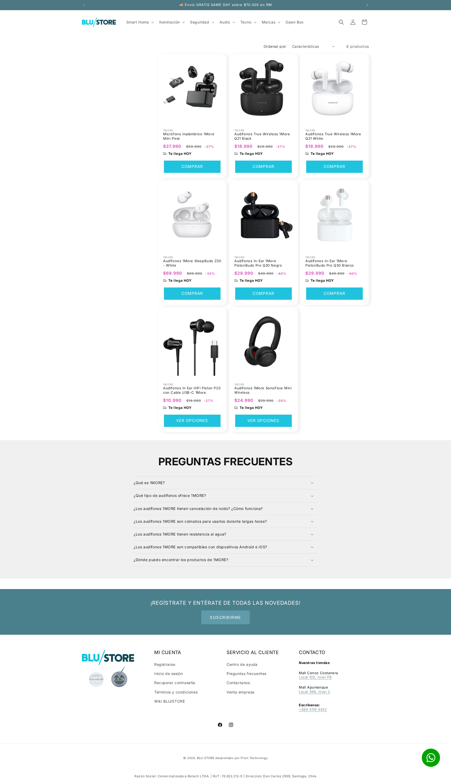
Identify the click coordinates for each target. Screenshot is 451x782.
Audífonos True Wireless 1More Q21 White (333, 136)
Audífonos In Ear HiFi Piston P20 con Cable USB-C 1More (192, 390)
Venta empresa (240, 692)
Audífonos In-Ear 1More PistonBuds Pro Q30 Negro (258, 263)
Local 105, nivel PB (315, 677)
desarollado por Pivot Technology (241, 758)
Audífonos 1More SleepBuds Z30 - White (192, 263)
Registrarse (164, 664)
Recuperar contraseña (174, 682)
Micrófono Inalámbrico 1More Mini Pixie (188, 136)
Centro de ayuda (242, 664)
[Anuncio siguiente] (367, 5)
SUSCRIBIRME (225, 617)
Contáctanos (238, 682)
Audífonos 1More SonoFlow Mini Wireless (263, 390)
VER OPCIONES (192, 420)
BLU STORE (205, 758)
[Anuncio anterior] (84, 5)
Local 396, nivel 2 (314, 692)
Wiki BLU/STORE (169, 701)
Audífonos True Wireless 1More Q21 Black (262, 136)
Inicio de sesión (168, 673)
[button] (341, 22)
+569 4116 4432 (313, 709)
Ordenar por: (275, 46)
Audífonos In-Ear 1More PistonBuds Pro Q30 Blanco (329, 263)
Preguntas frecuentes (246, 673)
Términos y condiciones (176, 692)
